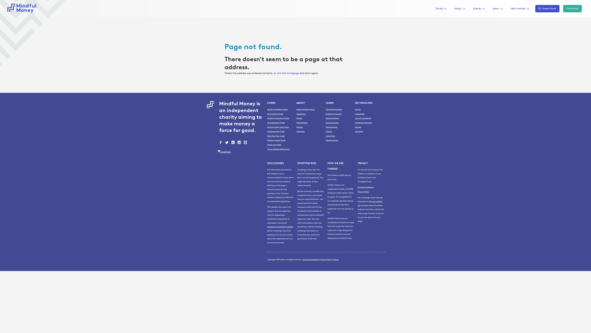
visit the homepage (288, 73)
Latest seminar (332, 140)
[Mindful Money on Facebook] (221, 143)
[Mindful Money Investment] (22, 9)
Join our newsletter (363, 118)
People (299, 118)
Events (477, 8)
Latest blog (330, 136)
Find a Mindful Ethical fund (278, 149)
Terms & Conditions (366, 187)
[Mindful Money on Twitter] (227, 143)
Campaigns (359, 114)
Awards (329, 131)
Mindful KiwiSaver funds (277, 109)
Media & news (331, 127)
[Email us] (245, 143)
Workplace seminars (363, 123)
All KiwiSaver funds (275, 114)
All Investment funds (276, 123)
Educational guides (334, 109)
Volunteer (300, 131)
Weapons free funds (275, 131)
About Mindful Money (305, 109)
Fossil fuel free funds (276, 136)
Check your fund (274, 145)
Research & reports (334, 114)
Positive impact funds (276, 140)
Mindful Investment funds (278, 118)
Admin (336, 260)
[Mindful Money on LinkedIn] (233, 143)
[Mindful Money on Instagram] (239, 143)
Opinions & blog (332, 118)
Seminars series (332, 123)
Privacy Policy (363, 192)
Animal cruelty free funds (278, 127)
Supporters (301, 114)
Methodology (302, 123)
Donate (299, 127)
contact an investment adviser (280, 227)
